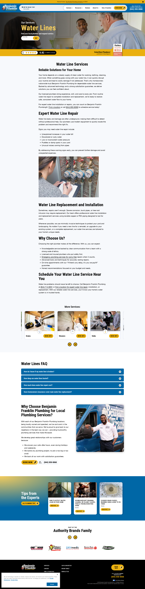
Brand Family (65, 568)
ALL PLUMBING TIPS (29, 503)
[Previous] (69, 344)
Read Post (53, 505)
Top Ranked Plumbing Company (74, 1)
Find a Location (26, 8)
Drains (77, 507)
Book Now (118, 8)
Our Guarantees (67, 565)
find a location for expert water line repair (71, 287)
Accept (52, 584)
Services (46, 565)
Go (36, 38)
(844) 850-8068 (136, 9)
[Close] (57, 574)
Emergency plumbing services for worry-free (59, 257)
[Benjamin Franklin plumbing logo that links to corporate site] (9, 8)
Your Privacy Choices (119, 580)
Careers (46, 568)
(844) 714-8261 (47, 287)
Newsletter (65, 571)
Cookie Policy (14, 580)
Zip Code (25, 36)
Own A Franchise (49, 571)
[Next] (75, 344)
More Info (48, 336)
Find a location (54, 107)
